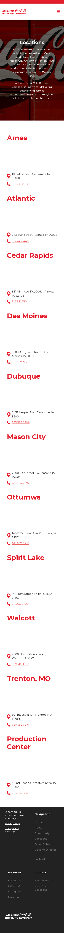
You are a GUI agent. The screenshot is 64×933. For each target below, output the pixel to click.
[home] (13, 11)
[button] (58, 11)
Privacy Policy (12, 823)
